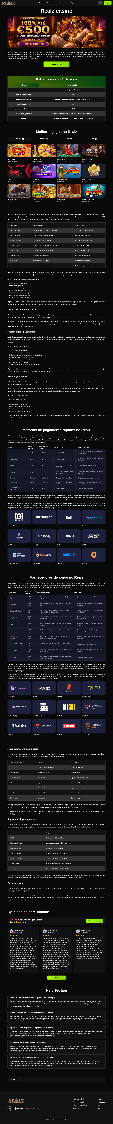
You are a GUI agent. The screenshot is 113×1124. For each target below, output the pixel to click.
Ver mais (56, 977)
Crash (68, 138)
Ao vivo (42, 138)
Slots (92, 138)
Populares (17, 138)
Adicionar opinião (94, 921)
